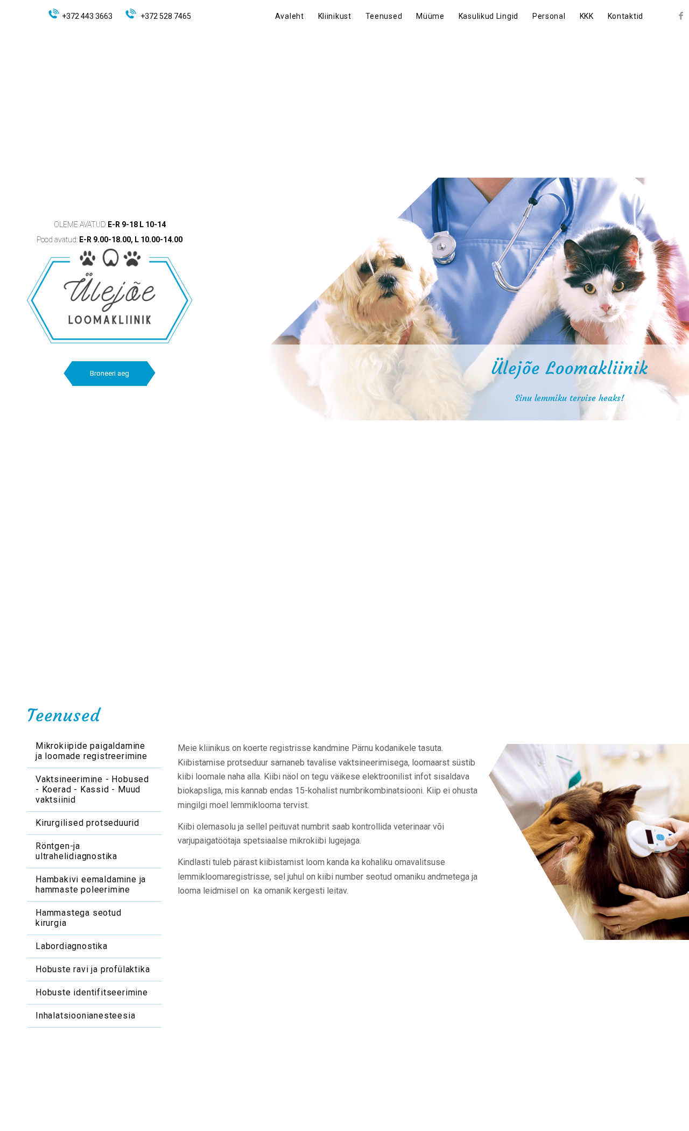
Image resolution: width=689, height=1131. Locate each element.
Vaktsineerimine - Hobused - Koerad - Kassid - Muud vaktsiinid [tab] (92, 789)
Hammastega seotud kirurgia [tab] (79, 918)
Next (662, 384)
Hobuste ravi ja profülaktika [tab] (93, 969)
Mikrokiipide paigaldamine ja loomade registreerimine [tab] (91, 751)
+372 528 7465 (165, 16)
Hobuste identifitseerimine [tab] (92, 992)
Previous (439, 384)
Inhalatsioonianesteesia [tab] (85, 1015)
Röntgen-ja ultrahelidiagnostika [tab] (76, 851)
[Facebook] (681, 16)
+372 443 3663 (87, 16)
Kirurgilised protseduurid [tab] (87, 823)
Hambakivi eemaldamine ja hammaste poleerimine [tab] (91, 884)
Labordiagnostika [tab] (72, 946)
